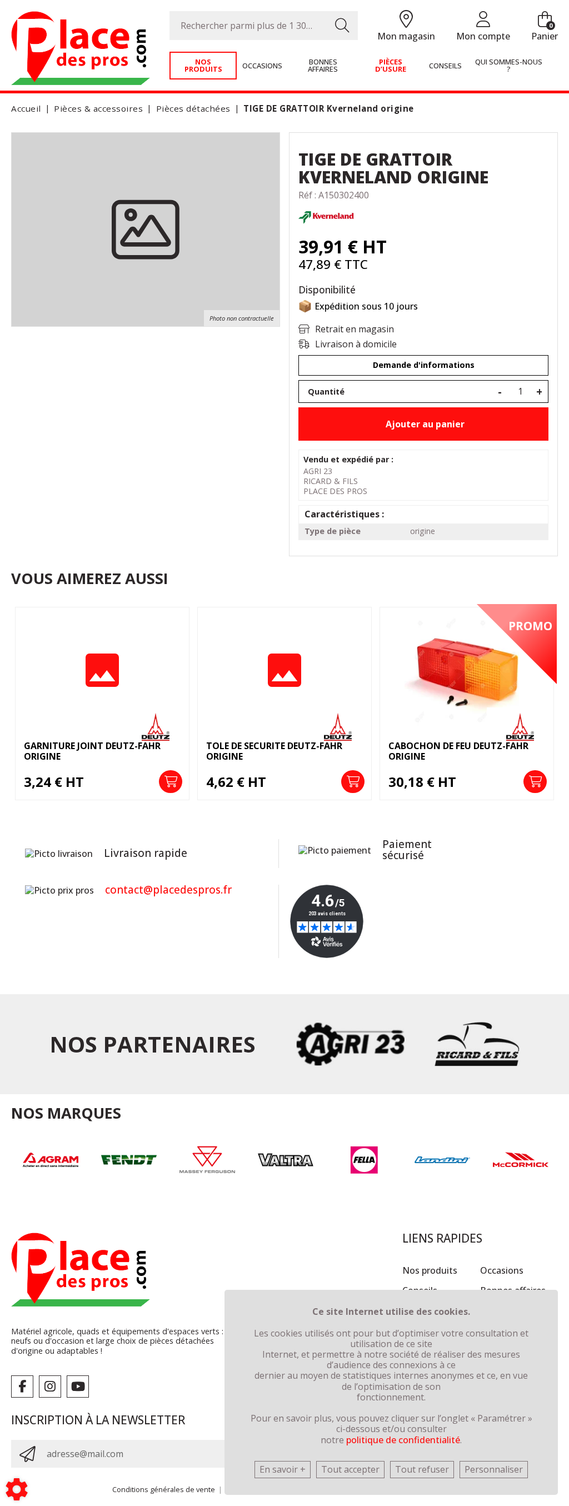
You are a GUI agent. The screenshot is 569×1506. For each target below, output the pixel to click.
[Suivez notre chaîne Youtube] (78, 1386)
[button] (326, 108)
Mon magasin (406, 36)
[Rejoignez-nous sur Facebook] (22, 1386)
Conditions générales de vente (163, 1489)
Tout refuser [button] (422, 1469)
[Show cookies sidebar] (17, 1489)
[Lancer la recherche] (342, 25)
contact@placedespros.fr (168, 889)
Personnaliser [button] (494, 1469)
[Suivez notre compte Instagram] (50, 1386)
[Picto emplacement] (406, 19)
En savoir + (282, 1469)
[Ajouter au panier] (170, 782)
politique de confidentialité (403, 1440)
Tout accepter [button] (350, 1469)
